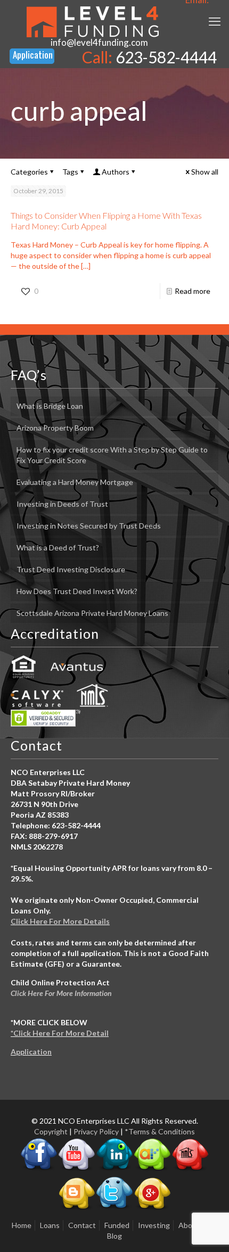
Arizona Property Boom (55, 427)
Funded (116, 1225)
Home (21, 1225)
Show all (204, 171)
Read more (192, 290)
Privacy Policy (96, 1131)
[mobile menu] (215, 21)
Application (31, 1051)
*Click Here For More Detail (60, 1032)
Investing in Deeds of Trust (62, 503)
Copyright (51, 1131)
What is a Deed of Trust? (58, 547)
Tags (70, 171)
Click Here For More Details (60, 921)
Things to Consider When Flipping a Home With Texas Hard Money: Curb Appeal (106, 220)
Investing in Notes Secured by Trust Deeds (89, 525)
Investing (154, 1225)
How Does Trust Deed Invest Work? (77, 591)
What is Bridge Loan (50, 405)
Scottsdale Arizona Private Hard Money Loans (92, 612)
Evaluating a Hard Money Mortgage (75, 482)
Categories (29, 171)
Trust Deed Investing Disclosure (71, 569)
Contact (82, 1225)
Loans (50, 1225)
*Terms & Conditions (160, 1131)
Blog (114, 1235)
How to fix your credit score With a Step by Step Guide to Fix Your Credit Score (112, 455)
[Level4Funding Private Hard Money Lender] (93, 21)
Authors (115, 171)
